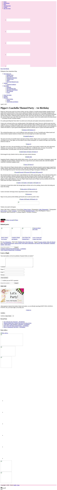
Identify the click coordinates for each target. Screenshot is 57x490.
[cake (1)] (26, 164)
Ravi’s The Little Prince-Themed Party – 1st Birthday (16, 325)
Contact (5, 7)
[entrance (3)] (25, 130)
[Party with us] (4, 333)
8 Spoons (14, 210)
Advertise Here (7, 5)
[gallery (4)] (38, 182)
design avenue (18, 243)
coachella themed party (8, 243)
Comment (3, 266)
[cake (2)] (30, 164)
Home (5, 1)
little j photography (45, 243)
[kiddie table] (28, 156)
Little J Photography (43, 209)
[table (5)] (35, 151)
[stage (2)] (28, 144)
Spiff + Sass (16, 485)
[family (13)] (34, 199)
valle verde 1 (8, 244)
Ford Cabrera (4, 210)
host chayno (37, 243)
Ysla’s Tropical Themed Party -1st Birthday (11, 250)
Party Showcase (29, 242)
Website (2, 275)
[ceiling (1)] (31, 136)
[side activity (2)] (32, 189)
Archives (3, 316)
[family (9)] (28, 199)
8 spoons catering (42, 242)
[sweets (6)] (40, 172)
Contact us (28, 310)
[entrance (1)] (31, 130)
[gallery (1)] (19, 182)
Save (3, 221)
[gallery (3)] (31, 182)
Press (5, 4)
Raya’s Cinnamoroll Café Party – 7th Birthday (14, 327)
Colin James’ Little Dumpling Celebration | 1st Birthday (17, 324)
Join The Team (7, 8)
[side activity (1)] (24, 189)
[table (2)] (25, 151)
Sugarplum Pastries (30, 210)
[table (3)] (30, 151)
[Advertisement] (28, 378)
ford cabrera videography (28, 243)
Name (2, 269)
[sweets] (16, 172)
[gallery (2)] (25, 182)
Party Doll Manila (5, 68)
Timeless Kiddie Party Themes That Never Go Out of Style (17, 323)
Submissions (6, 3)
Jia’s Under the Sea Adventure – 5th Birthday (14, 321)
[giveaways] (28, 194)
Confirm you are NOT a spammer (10, 280)
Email (2, 272)
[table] (21, 151)
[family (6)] (22, 199)
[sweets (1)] (22, 172)
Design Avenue (27, 209)
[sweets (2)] (28, 172)
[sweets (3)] (34, 172)
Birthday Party (21, 242)
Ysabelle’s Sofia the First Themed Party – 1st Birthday (13, 248)
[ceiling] (25, 136)
